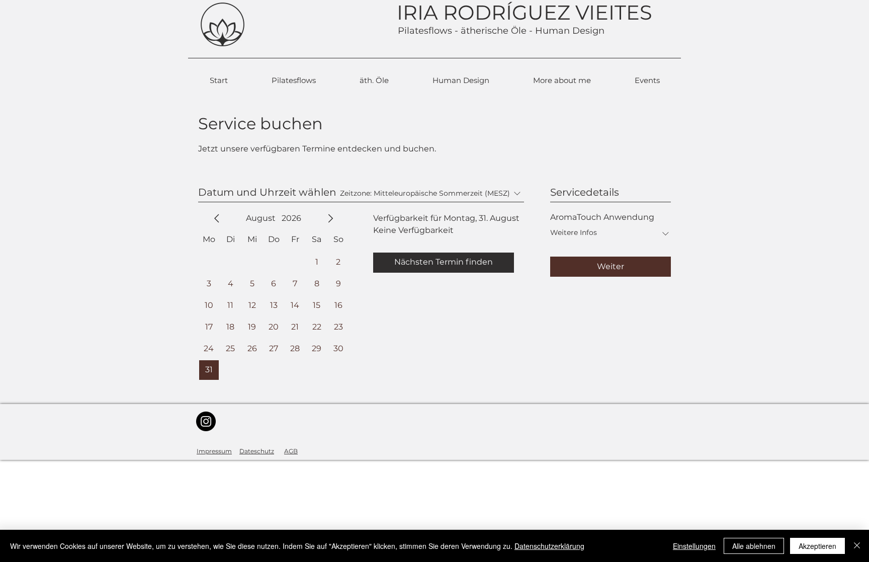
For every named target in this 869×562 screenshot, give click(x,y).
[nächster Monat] (330, 218)
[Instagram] (206, 421)
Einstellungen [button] (694, 546)
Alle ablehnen (753, 546)
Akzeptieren (817, 546)
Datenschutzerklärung (549, 546)
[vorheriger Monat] (217, 218)
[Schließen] (857, 546)
